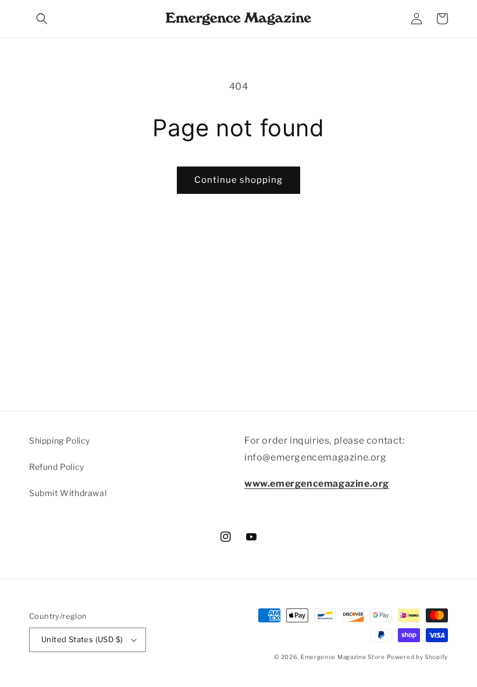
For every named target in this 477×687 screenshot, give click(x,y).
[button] (42, 18)
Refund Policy (56, 467)
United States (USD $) (82, 639)
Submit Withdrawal (67, 493)
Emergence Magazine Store (343, 656)
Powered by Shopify (417, 656)
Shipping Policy (59, 440)
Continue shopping (238, 180)
